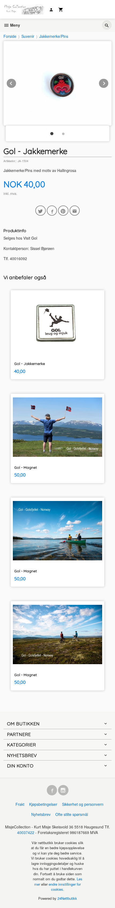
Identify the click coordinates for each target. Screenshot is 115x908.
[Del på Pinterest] (63, 211)
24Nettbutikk (67, 898)
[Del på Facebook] (52, 211)
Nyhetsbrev (41, 814)
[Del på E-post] (75, 211)
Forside (9, 36)
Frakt (20, 804)
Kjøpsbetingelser (43, 804)
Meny (14, 25)
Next (108, 82)
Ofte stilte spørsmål (71, 814)
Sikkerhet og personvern (82, 804)
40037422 (25, 832)
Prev (16, 82)
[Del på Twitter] (40, 211)
